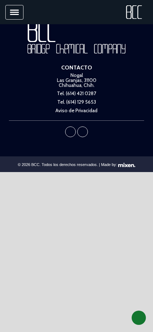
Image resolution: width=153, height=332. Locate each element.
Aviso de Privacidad (76, 110)
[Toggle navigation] (14, 12)
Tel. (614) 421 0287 (76, 93)
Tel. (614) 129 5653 (76, 102)
